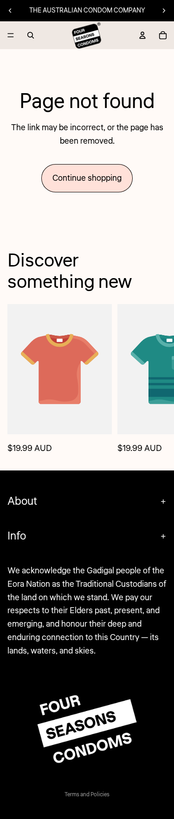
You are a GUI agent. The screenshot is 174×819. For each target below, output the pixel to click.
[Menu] (10, 35)
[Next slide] (164, 10)
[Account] (142, 35)
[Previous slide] (10, 10)
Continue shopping (87, 178)
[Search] (30, 35)
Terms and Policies (87, 795)
